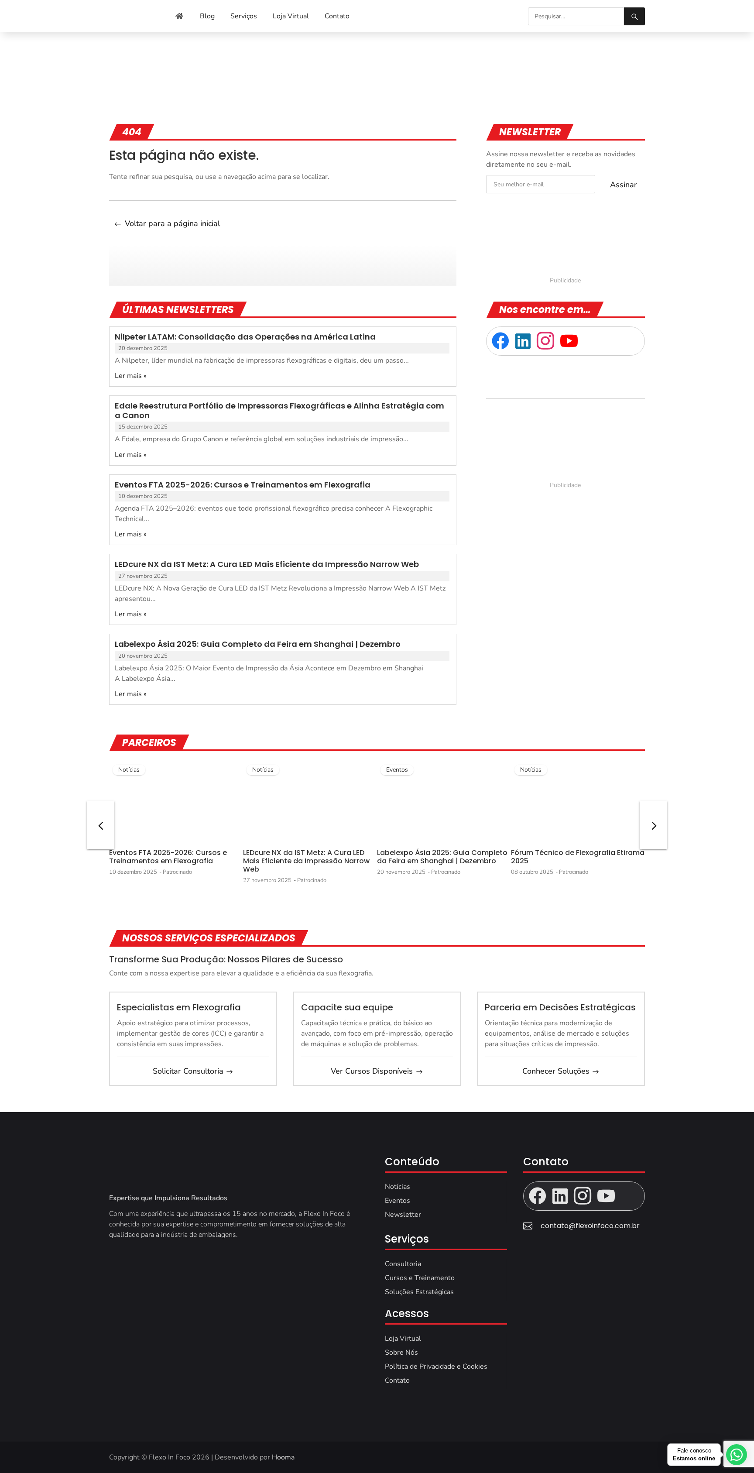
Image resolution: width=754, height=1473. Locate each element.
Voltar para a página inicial (172, 223)
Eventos (397, 770)
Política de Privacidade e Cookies (436, 1366)
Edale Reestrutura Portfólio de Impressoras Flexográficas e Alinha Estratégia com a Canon (279, 410)
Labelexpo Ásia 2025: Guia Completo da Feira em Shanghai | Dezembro (258, 644)
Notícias (129, 770)
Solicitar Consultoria (188, 1071)
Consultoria (403, 1264)
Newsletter (403, 1214)
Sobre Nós (401, 1352)
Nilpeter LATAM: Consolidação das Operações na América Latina (245, 336)
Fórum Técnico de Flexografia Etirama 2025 (577, 857)
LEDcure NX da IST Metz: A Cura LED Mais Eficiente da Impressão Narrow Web (267, 564)
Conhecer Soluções (555, 1071)
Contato (397, 1380)
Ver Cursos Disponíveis (372, 1071)
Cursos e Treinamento (420, 1278)
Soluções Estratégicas (419, 1292)
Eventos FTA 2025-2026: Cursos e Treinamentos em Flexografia (242, 484)
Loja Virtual (403, 1338)
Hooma (283, 1457)
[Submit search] (634, 16)
